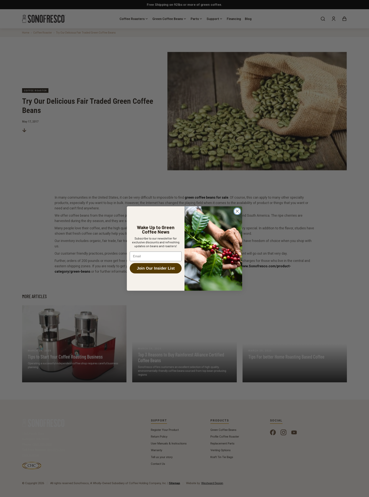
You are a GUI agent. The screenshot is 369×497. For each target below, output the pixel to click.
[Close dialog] (237, 211)
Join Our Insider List (156, 268)
